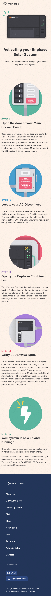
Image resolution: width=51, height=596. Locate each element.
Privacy (24, 591)
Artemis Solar (13, 548)
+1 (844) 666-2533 (18, 579)
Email (13, 573)
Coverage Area (14, 507)
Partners (10, 541)
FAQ (8, 514)
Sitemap (32, 591)
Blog (8, 521)
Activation (11, 528)
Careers (10, 554)
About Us (11, 494)
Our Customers (14, 501)
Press (9, 534)
